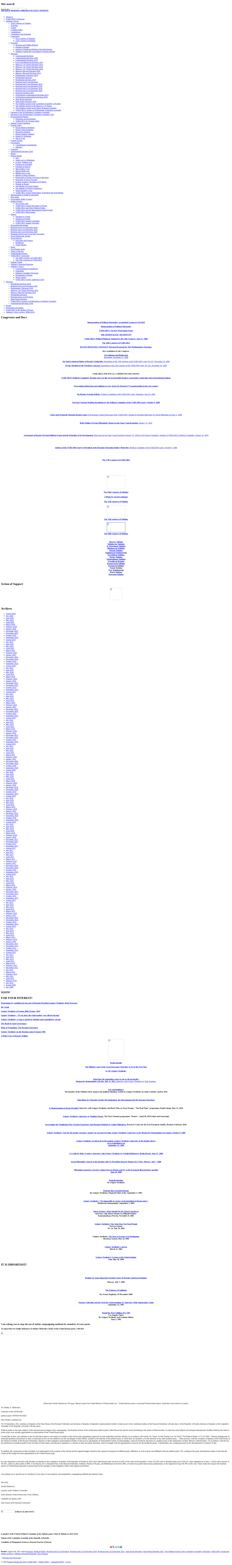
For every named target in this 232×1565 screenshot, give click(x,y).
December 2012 (12, 968)
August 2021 (11, 744)
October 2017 (11, 844)
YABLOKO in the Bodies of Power (19, 310)
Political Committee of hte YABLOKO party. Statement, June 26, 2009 (128, 394)
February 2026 (11, 627)
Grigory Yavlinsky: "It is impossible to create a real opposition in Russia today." (116, 1201)
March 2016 (10, 885)
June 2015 (10, 905)
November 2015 (12, 894)
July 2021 (9, 746)
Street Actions (20, 277)
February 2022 (11, 731)
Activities (14, 25)
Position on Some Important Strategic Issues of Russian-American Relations (116, 1278)
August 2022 (11, 718)
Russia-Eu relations (22, 132)
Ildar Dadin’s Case (22, 169)
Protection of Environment (25, 119)
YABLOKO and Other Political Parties (30, 208)
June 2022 (10, 722)
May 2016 (10, 881)
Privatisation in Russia (23, 275)
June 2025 (10, 644)
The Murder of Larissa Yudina (26, 186)
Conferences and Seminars (21, 34)
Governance (15, 143)
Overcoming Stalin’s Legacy (21, 199)
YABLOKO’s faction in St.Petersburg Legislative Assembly (38, 110)
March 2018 (10, 833)
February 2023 (11, 705)
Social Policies (16, 238)
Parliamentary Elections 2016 (26, 75)
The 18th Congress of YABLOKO (28, 258)
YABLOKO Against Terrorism (27, 223)
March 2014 (10, 937)
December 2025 (12, 631)
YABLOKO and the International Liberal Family (34, 210)
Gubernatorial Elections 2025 (26, 60)
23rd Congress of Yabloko (25, 41)
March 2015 (10, 911)
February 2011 (11, 981)
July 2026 (9, 616)
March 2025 (10, 651)
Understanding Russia (19, 254)
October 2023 (11, 687)
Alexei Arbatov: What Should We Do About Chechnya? (116, 1211)
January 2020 (11, 785)
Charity (13, 28)
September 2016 (12, 872)
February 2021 (11, 757)
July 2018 (9, 824)
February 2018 (11, 835)
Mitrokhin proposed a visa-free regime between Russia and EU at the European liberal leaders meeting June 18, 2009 (116, 1171)
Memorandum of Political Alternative (25, 195)
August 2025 (11, 640)
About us (9, 17)
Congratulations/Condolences (26, 269)
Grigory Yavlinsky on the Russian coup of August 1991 (23, 1032)
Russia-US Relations (23, 136)
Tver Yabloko (114, 570)
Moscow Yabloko (116, 542)
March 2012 (10, 972)
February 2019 (11, 809)
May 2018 (10, 829)
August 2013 (11, 952)
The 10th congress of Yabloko (116, 534)
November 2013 (12, 946)
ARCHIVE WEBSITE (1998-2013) (15, 11)
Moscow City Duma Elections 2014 (29, 65)
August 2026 (11, 614)
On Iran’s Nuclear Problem (83, 403)
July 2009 (9, 987)
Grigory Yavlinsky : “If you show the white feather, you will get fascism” (30, 1015)
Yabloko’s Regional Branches (22, 264)
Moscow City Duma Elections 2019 (29, 67)
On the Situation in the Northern (78, 366)
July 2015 (9, 902)
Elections (14, 54)
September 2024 (12, 664)
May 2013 (10, 959)
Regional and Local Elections (26, 82)
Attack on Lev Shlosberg (25, 160)
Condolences (16, 32)
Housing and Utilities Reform (26, 45)
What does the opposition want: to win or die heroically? (116, 1079)
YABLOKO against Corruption (27, 221)
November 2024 (12, 659)
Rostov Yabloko (116, 557)
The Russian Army (18, 249)
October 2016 (11, 870)
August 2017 (11, 848)
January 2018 (11, 837)
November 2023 (12, 685)
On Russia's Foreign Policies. (89, 394)
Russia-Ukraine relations (24, 134)
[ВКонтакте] (121, 1546)
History (13, 154)
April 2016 (10, 883)
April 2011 (10, 978)
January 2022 (11, 733)
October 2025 (11, 635)
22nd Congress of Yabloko (21, 23)
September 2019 (12, 794)
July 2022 (9, 720)
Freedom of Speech (22, 167)
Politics (13, 214)
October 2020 (11, 766)
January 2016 (11, 889)
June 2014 (10, 931)
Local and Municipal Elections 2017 (29, 62)
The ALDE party (22, 204)
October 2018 (11, 818)
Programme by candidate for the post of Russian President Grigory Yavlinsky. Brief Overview (39, 1003)
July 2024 (9, 668)
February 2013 (11, 965)
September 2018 (12, 820)
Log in (68, 1562)
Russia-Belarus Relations (25, 128)
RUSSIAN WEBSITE (39, 11)
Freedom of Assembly (23, 164)
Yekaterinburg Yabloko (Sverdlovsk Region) (116, 560)
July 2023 (9, 694)
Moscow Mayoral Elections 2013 (28, 73)
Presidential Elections (23, 78)
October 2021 (11, 740)
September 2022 (12, 716)
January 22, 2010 (116, 423)
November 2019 (12, 790)
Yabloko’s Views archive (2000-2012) (20, 312)
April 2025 (10, 648)
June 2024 (10, 670)
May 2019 (10, 803)
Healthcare (19, 243)
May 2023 (10, 698)
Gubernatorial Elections (24, 56)
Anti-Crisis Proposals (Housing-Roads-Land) (68, 415)
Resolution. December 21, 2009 (116, 357)
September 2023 (12, 690)
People (8, 306)
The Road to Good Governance (14, 1024)
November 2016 (12, 868)
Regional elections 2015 (24, 93)
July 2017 (9, 850)
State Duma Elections (23, 99)
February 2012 (11, 974)
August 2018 (11, 822)
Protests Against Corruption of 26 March (30, 182)
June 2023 (10, 696)
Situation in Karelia (22, 219)
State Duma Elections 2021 (153, 1552)
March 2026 (10, 624)
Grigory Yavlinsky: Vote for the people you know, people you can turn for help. (79, 1133)
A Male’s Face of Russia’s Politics (14, 1036)
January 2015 (11, 915)
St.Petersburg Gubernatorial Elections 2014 (31, 95)
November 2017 (12, 842)
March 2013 (10, 963)
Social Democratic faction (20, 236)
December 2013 (12, 944)
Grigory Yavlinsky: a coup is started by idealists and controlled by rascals (31, 1019)
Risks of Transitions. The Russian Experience (19, 1028)
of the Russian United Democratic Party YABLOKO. (107, 415)
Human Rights (16, 156)
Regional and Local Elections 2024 (24, 230)
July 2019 (9, 798)
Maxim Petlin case (22, 171)
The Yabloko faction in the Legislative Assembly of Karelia (38, 104)
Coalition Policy (17, 30)
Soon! (13, 247)
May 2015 (10, 907)
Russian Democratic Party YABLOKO (22, 1562)
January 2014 (11, 942)
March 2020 (10, 781)
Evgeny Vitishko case (23, 162)
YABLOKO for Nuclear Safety (27, 121)
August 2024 (11, 666)
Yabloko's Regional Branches (25, 1554)
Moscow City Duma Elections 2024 (29, 69)
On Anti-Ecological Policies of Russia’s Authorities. (83, 361)
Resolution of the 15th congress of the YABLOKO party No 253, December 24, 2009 (137, 361)
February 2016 (11, 887)
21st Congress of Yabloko (25, 39)
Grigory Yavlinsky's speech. (116, 1247)
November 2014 (12, 920)
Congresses (15, 36)
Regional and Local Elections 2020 (28, 91)
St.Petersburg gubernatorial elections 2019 (31, 97)
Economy (14, 43)
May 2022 (10, 724)
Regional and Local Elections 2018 (28, 86)
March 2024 (10, 677)
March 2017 (10, 859)
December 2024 (12, 657)
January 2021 (11, 759)
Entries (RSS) (44, 1562)
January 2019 (11, 811)
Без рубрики (43, 1554)
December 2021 (12, 735)
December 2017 (12, 839)
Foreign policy (16, 125)
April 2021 (10, 753)
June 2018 (10, 826)
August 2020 (11, 770)
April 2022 (10, 727)
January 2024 (11, 681)
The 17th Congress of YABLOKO (116, 460)
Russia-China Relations (24, 130)
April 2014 (10, 935)
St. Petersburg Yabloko (116, 546)
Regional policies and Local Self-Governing (27, 234)
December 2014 (12, 918)
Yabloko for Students (116, 544)
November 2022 (12, 711)
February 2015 (11, 913)
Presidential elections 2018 (25, 80)
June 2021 (10, 748)
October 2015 (11, 896)
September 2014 (12, 924)
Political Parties (16, 201)
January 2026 (11, 629)
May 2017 (10, 855)
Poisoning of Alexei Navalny (26, 180)
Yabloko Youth (16, 262)
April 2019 (10, 805)
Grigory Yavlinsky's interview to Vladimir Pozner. (83, 1116)
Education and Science (24, 240)
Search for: (5, 9)
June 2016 (10, 879)
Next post (17, 1558)
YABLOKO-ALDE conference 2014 (29, 280)
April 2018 (10, 831)
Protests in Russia (22, 184)
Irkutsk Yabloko (116, 551)
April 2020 (10, 779)
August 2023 (11, 692)
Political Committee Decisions (26, 273)
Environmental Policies (19, 117)
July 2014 (9, 929)
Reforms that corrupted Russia (116, 1191)
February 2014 (11, 939)
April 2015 (10, 909)
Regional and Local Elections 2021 (111, 1552)
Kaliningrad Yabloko (114, 553)
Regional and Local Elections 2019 (28, 88)
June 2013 (10, 957)
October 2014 (11, 922)
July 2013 (9, 955)
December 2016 (12, 866)
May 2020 (10, 777)
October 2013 (11, 948)
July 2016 (9, 876)
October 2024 (11, 661)
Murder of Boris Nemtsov (25, 175)
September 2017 (12, 846)
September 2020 (12, 768)
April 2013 (10, 961)
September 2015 (12, 898)
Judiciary (18, 147)
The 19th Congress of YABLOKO (28, 260)
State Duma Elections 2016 (25, 101)
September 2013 (12, 950)
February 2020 (11, 783)
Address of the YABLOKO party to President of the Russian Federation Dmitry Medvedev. (92, 448)
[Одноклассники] (116, 1546)
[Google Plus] (111, 1546)
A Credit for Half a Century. (81, 1154)
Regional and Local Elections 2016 (28, 84)
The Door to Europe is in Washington (124, 1237)
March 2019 (10, 807)
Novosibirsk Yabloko (116, 555)
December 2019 (12, 787)
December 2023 (12, 683)
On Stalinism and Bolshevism (116, 355)
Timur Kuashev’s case (23, 191)
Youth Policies (20, 245)
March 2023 (10, 703)
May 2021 (10, 750)
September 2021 (12, 742)
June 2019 (10, 800)
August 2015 (11, 900)
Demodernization (116, 1180)
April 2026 (10, 622)
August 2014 (11, 926)
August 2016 (11, 874)
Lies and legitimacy (116, 1090)
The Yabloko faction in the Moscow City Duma (33, 106)
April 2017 (10, 857)
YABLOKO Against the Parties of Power (31, 206)
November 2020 (12, 763)
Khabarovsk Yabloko (116, 548)
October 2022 (11, 714)
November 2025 (12, 633)
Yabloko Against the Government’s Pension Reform (35, 52)
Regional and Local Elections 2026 (24, 232)
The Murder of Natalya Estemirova (28, 188)
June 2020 (10, 774)
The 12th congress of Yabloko (116, 502)
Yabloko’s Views (12, 21)
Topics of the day (17, 251)
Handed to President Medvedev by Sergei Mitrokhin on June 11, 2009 (155, 415)
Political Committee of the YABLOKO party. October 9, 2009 (153, 448)
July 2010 (9, 983)
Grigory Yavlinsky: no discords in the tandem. (95, 1141)
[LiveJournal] (113, 1546)
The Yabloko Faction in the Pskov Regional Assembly (36, 108)
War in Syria (20, 138)
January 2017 (11, 863)
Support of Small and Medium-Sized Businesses (33, 49)
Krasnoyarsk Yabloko (116, 564)
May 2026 (10, 620)
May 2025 (10, 646)
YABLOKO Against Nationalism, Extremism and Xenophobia (39, 193)
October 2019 (11, 792)
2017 (17, 158)
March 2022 (10, 729)
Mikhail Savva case (22, 173)
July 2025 (9, 642)
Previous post (7, 1558)
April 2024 (10, 674)
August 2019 (11, 796)
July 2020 (9, 772)
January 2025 (11, 655)
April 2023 (10, 700)
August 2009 (11, 985)
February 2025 (11, 653)
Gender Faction (16, 141)
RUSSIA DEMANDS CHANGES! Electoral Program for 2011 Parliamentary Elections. (116, 347)
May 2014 (10, 933)
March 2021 (10, 755)
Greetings (14, 149)
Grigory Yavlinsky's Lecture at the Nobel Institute (116, 1257)
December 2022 (12, 709)
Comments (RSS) (57, 1562)
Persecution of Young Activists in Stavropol (32, 178)
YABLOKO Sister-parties (25, 212)
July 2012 (9, 970)
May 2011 (10, 976)
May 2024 (10, 672)
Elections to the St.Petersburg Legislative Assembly (30, 112)
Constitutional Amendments (26, 145)
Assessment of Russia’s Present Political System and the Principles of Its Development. (59, 435)
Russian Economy (22, 47)
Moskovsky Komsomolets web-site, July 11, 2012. (96, 1081)
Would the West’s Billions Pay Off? (116, 1313)
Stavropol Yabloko (116, 574)
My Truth (5, 1007)
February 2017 (11, 861)
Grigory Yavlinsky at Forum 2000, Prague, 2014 (20, 1011)
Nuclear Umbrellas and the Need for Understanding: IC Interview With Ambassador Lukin (116, 1303)
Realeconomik (116, 1063)
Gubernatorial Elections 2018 (26, 58)
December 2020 (12, 761)
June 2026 (10, 618)
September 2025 (12, 638)
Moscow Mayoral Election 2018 (27, 71)
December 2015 (12, 892)
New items (15, 197)
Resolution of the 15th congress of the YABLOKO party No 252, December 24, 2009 (134, 366)
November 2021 (12, 737)
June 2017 (10, 853)
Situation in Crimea (22, 217)
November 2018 (12, 816)
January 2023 (11, 707)
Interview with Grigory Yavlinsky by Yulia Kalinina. (136, 1081)
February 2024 (11, 679)
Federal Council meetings (20, 123)
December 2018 (12, 813)
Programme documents (19, 225)
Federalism (19, 271)
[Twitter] (118, 1546)
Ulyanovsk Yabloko (116, 566)
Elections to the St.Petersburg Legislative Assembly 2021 (32, 115)
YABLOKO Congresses (15, 19)
